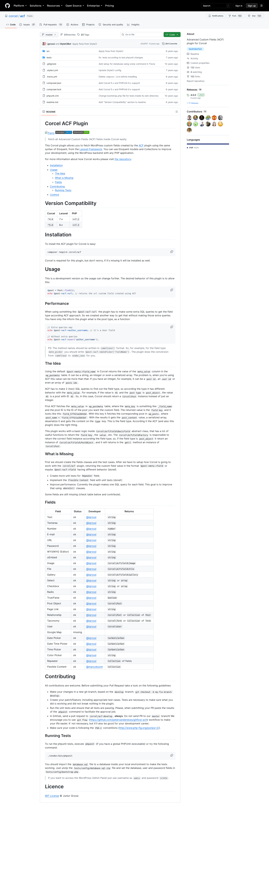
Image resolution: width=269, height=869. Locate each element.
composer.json (54, 83)
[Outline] (176, 111)
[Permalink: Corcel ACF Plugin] (43, 123)
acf (22, 16)
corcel (13, 16)
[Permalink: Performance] (43, 303)
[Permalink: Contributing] (43, 676)
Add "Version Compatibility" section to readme (122, 102)
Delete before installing (118, 76)
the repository (123, 159)
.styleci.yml (52, 70)
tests (49, 57)
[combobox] (142, 34)
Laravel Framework (91, 149)
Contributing (57, 186)
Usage (53, 169)
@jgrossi (91, 517)
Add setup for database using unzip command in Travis (127, 64)
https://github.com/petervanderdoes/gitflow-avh (118, 719)
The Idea (60, 173)
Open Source (73, 5)
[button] (172, 251)
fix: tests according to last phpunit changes (121, 57)
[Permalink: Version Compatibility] (43, 203)
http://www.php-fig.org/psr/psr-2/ (139, 727)
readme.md (52, 102)
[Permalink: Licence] (43, 787)
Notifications (217, 16)
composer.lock (54, 89)
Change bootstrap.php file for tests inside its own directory (129, 95)
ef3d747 (144, 43)
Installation (56, 165)
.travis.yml (52, 76)
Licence (54, 194)
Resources (53, 5)
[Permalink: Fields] (43, 502)
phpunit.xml (53, 95)
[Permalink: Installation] (43, 235)
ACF (141, 145)
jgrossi (51, 43)
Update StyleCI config (110, 70)
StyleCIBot (65, 43)
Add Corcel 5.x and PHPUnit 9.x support (119, 83)
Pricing (109, 5)
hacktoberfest (195, 49)
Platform (19, 5)
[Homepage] (7, 5)
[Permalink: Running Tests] (43, 736)
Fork (236, 16)
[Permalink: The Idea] (43, 363)
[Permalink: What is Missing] (43, 454)
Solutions (35, 5)
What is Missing (64, 177)
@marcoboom (94, 666)
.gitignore (51, 64)
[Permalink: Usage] (43, 269)
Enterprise (93, 5)
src (48, 51)
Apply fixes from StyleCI (84, 43)
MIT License (52, 795)
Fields (58, 182)
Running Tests (63, 190)
